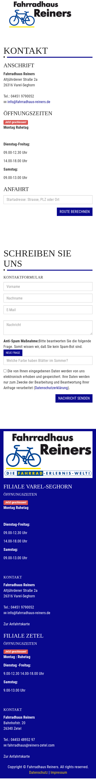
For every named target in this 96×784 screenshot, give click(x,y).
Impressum (59, 772)
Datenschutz (38, 772)
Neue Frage (13, 352)
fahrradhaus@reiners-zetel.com (31, 745)
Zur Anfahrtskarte (16, 624)
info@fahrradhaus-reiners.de (28, 102)
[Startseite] (40, 14)
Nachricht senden (74, 398)
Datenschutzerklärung (51, 388)
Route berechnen (75, 211)
